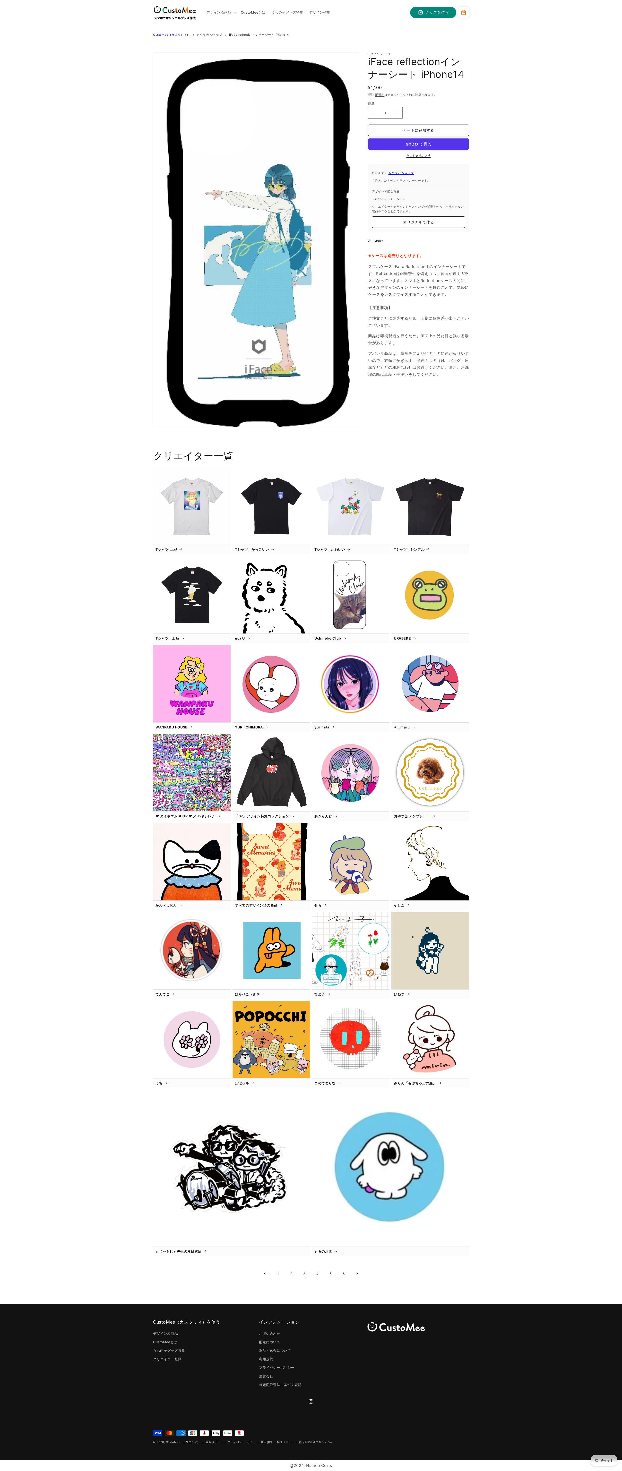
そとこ (399, 905)
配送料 (379, 94)
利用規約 (266, 1359)
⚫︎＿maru (402, 727)
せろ (317, 905)
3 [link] (304, 1273)
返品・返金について (275, 1350)
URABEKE (402, 638)
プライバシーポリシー (276, 1367)
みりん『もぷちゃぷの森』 (415, 1083)
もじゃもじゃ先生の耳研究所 (179, 1251)
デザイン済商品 (165, 1333)
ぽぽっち (242, 1083)
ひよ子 (319, 994)
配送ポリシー (285, 1442)
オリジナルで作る (418, 222)
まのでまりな (325, 1083)
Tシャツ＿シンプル (409, 549)
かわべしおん (166, 905)
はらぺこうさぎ (247, 994)
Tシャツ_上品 (166, 549)
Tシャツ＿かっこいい (252, 549)
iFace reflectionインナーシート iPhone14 (259, 34)
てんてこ (163, 994)
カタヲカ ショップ (209, 34)
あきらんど (323, 816)
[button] (221, 12)
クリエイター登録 (167, 1359)
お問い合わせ (269, 1333)
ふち (159, 1083)
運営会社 (266, 1376)
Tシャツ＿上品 (167, 638)
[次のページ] (357, 1273)
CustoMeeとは (165, 1342)
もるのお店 (323, 1251)
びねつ (399, 994)
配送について (269, 1342)
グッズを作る (437, 12)
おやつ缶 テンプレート (412, 816)
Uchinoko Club (327, 638)
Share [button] (379, 241)
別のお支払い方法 (418, 155)
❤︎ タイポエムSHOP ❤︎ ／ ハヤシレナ (185, 816)
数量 (371, 103)
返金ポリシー (214, 1442)
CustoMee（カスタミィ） (171, 34)
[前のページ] (265, 1273)
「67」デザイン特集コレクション (262, 816)
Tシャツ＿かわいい (329, 549)
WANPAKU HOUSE (172, 727)
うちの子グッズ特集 (169, 1350)
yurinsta (321, 727)
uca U (240, 638)
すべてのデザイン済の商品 (256, 905)
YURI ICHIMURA (249, 727)
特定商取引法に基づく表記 (280, 1385)
